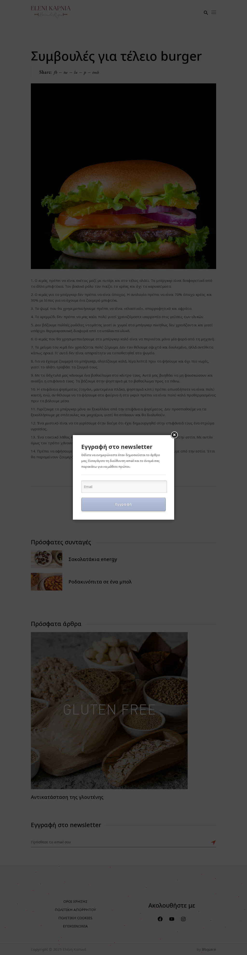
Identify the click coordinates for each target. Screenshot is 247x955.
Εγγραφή (123, 504)
